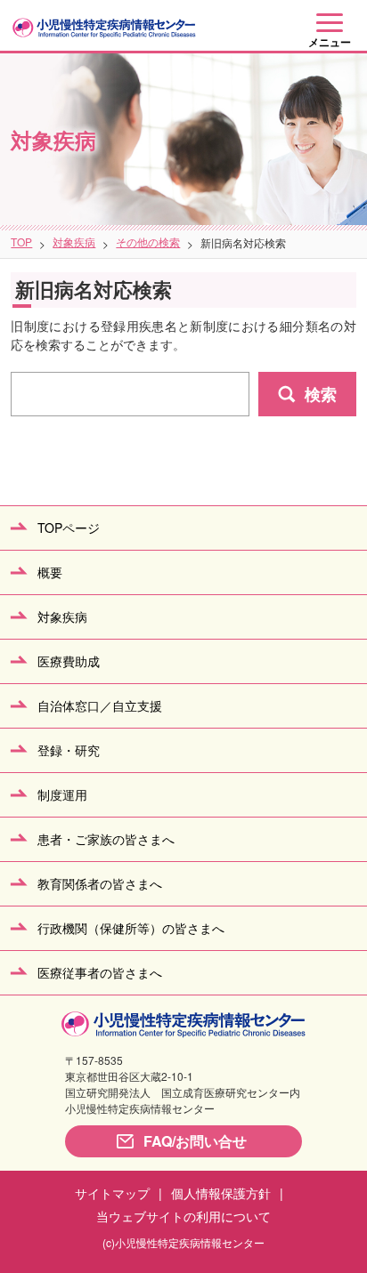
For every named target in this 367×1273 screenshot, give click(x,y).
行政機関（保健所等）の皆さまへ (130, 928)
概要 (49, 572)
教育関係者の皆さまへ (99, 883)
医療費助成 (68, 661)
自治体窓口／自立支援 (99, 705)
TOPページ (68, 527)
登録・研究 (68, 750)
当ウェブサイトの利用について (183, 1216)
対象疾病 (74, 241)
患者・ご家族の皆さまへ (106, 839)
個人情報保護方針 (221, 1193)
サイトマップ (112, 1193)
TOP (21, 241)
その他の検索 (148, 241)
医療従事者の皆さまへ (99, 972)
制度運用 (62, 794)
